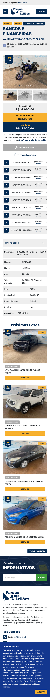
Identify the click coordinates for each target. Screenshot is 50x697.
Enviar (41, 577)
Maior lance (25, 125)
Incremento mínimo (25, 115)
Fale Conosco (11, 631)
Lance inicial (25, 106)
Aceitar (41, 692)
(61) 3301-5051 (20, 637)
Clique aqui (22, 3)
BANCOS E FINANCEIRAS (17, 31)
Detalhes (25, 378)
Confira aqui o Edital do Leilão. (32, 140)
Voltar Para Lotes (37, 551)
